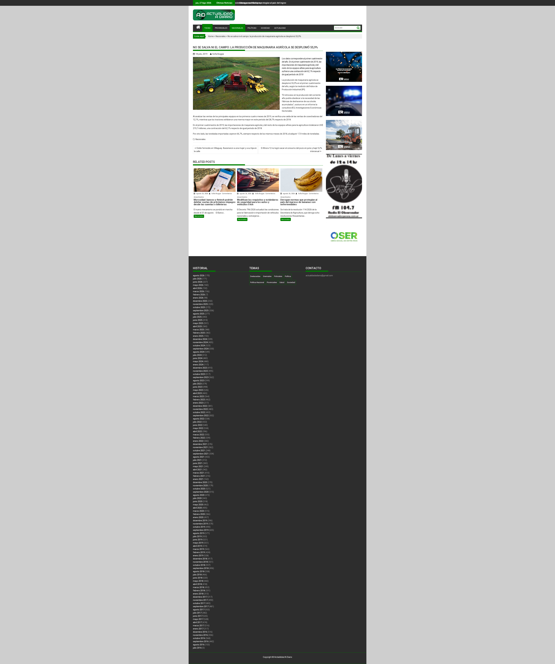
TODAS (207, 28)
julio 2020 (197, 498)
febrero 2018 (199, 590)
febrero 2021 (199, 476)
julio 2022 (197, 422)
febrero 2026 (199, 294)
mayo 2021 (198, 466)
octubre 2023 (199, 374)
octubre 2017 (199, 603)
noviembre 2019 (200, 524)
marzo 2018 (198, 587)
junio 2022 (197, 425)
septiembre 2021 (201, 454)
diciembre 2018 (200, 559)
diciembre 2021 (200, 444)
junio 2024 (197, 358)
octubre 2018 (199, 565)
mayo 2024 (198, 361)
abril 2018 (197, 584)
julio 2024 (197, 355)
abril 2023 (197, 393)
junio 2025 (197, 320)
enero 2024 (198, 364)
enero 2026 (198, 298)
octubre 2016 (199, 638)
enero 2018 (198, 594)
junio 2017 (197, 616)
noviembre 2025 (200, 304)
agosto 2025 (198, 314)
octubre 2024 (199, 345)
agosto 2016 (198, 644)
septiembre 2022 (201, 415)
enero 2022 (198, 441)
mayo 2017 (198, 619)
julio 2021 (197, 460)
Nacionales (221, 36)
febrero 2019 (199, 552)
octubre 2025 (199, 307)
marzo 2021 (198, 473)
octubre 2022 (199, 412)
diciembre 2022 (200, 406)
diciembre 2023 (200, 368)
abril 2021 (197, 469)
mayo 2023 (198, 390)
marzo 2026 (198, 291)
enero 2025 (198, 336)
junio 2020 (197, 501)
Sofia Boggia (218, 54)
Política (288, 276)
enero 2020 (198, 517)
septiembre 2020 (201, 492)
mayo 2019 (198, 543)
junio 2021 (197, 463)
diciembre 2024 (200, 339)
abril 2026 (197, 288)
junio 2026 (197, 282)
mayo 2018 (198, 581)
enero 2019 (198, 555)
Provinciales (272, 282)
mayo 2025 (198, 323)
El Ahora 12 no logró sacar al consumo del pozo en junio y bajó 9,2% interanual (291, 149)
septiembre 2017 (201, 606)
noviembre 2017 (200, 600)
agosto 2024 (198, 352)
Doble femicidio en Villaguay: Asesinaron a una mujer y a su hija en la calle (225, 149)
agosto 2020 (198, 495)
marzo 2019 (198, 549)
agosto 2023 (198, 380)
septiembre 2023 (201, 377)
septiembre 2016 (201, 641)
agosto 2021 (198, 457)
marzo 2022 (198, 434)
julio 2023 (197, 384)
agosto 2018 (198, 571)
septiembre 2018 (201, 568)
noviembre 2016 (200, 635)
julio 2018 (197, 574)
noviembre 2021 (200, 447)
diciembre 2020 (200, 482)
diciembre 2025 (200, 301)
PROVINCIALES (221, 28)
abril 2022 (197, 431)
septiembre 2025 (201, 310)
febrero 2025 (199, 333)
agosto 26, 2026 (202, 194)
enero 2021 (198, 479)
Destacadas (255, 276)
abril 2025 (197, 326)
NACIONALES (237, 28)
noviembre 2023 (200, 371)
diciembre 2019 (200, 520)
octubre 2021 (199, 450)
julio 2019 (197, 536)
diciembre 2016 (200, 632)
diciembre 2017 (200, 597)
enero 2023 (198, 403)
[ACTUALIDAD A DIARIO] (198, 26)
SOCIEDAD (265, 28)
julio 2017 (197, 613)
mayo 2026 (198, 285)
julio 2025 (197, 317)
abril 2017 (197, 622)
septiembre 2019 (201, 530)
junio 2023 (197, 387)
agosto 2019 (198, 533)
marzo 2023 (198, 396)
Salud (282, 282)
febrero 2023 (199, 399)
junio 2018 (197, 578)
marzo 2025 (198, 329)
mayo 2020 (198, 504)
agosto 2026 (198, 275)
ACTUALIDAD (280, 28)
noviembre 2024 (200, 342)
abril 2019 (197, 546)
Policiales (278, 276)
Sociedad (291, 282)
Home (211, 36)
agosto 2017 (198, 609)
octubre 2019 (199, 527)
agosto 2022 (198, 419)
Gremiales (267, 276)
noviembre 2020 (200, 485)
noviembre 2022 (200, 409)
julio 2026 (197, 279)
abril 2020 (197, 508)
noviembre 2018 (200, 562)
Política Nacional (257, 282)
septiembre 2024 (201, 349)
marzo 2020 (198, 511)
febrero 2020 (199, 514)
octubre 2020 (199, 489)
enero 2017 (198, 629)
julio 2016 (197, 648)
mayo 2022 (198, 428)
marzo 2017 (198, 625)
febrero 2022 (199, 438)
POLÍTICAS (252, 28)
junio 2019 (197, 539)
